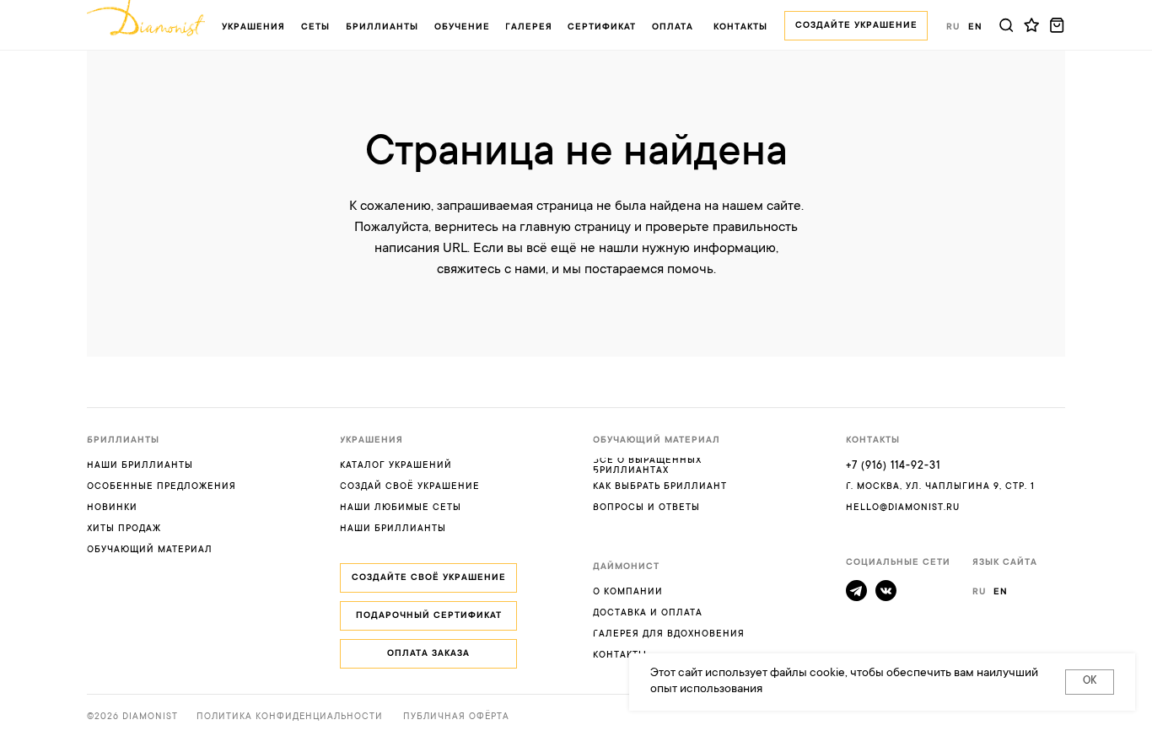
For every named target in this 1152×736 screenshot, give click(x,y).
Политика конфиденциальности (289, 717)
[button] (382, 27)
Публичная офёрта (456, 717)
